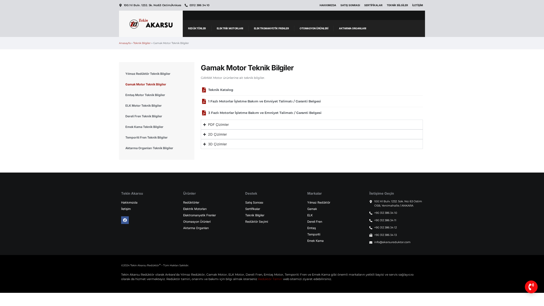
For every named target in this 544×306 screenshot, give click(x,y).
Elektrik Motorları (230, 28)
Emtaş (311, 228)
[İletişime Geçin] (531, 286)
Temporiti (313, 234)
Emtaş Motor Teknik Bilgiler (145, 95)
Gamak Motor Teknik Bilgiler (145, 84)
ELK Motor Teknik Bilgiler (143, 105)
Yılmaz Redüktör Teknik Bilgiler (147, 73)
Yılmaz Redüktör (318, 202)
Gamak (312, 209)
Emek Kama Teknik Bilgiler (144, 127)
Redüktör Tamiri (270, 279)
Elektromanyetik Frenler (271, 28)
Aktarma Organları (352, 28)
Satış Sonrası (350, 5)
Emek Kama (315, 240)
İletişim (417, 5)
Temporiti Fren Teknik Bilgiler (146, 137)
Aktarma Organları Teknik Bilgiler (149, 148)
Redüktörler (197, 28)
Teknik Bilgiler (397, 5)
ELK (310, 215)
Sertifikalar (373, 5)
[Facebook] (125, 220)
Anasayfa (125, 43)
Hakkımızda (328, 5)
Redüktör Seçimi (256, 221)
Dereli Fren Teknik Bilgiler (143, 116)
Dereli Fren (314, 221)
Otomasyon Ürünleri (314, 28)
